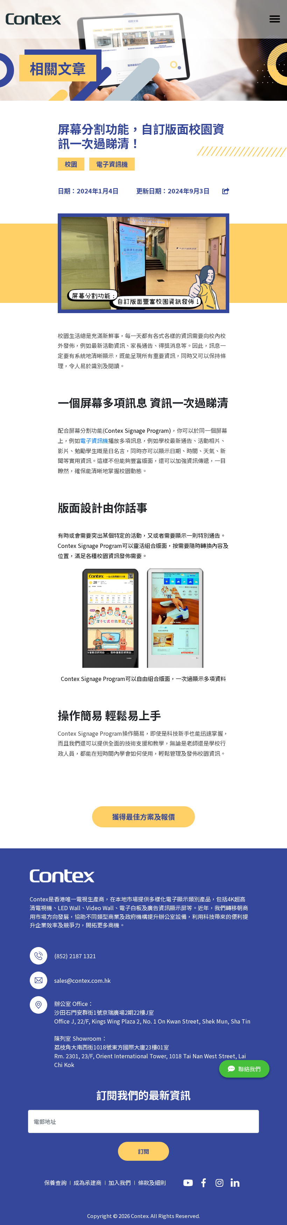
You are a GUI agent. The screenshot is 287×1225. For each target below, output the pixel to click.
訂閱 (143, 1151)
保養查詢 (55, 1182)
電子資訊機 (94, 440)
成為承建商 (88, 1182)
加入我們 (119, 1182)
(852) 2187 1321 (75, 956)
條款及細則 (152, 1182)
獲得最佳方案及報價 (143, 817)
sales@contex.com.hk (82, 980)
